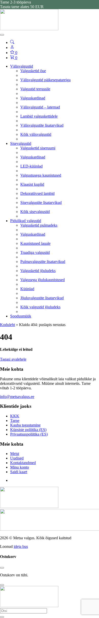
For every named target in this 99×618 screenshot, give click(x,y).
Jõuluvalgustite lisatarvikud (42, 298)
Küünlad (27, 289)
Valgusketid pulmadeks (38, 225)
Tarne (14, 420)
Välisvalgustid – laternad (40, 107)
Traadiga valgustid (35, 252)
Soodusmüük (20, 316)
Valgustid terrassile (35, 89)
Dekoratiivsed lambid (37, 193)
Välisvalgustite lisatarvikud (41, 125)
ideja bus (21, 546)
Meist (14, 453)
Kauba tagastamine (25, 425)
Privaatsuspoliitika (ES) (29, 434)
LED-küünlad (31, 166)
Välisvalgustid (21, 66)
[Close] (2, 568)
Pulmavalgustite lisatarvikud (42, 261)
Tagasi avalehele (13, 359)
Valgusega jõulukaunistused (42, 280)
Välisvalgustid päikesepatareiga (45, 80)
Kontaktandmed (23, 463)
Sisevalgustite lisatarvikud (41, 202)
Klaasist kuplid (32, 184)
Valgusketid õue (33, 71)
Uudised (17, 458)
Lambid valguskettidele (39, 116)
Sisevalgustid (20, 143)
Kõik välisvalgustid (35, 134)
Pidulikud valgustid (25, 221)
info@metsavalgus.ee (17, 396)
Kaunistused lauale (35, 243)
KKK (14, 416)
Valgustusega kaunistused (40, 175)
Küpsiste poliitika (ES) (28, 429)
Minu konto (19, 467)
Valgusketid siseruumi (37, 148)
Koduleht (7, 325)
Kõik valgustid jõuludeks (40, 307)
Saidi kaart (18, 472)
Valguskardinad (32, 98)
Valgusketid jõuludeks (38, 270)
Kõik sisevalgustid (35, 211)
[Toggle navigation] (2, 35)
